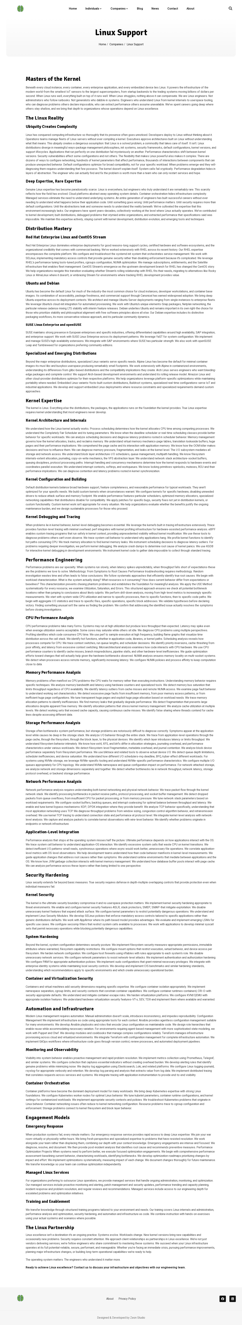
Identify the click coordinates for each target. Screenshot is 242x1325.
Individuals (92, 9)
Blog (140, 9)
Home (73, 9)
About (190, 9)
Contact (172, 9)
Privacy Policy (127, 1299)
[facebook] (223, 1299)
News (155, 9)
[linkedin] (232, 1299)
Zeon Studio (137, 1318)
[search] (230, 8)
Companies (118, 9)
